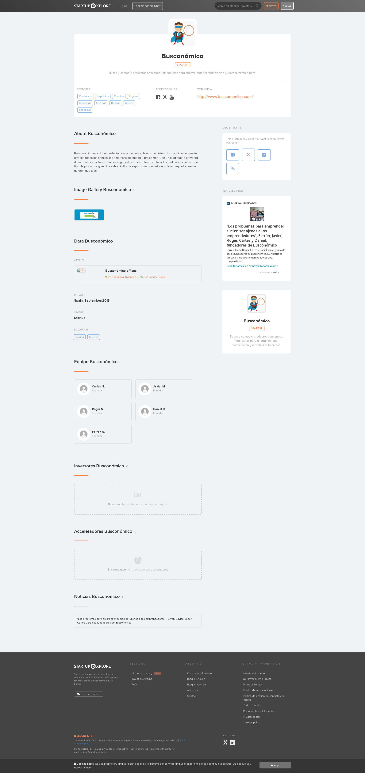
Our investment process (257, 678)
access (287, 6)
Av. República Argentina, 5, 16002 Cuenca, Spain (136, 277)
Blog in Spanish (196, 684)
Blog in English (196, 678)
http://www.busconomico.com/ (225, 96)
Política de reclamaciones (258, 690)
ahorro (129, 103)
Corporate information (200, 673)
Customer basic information (259, 711)
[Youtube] (172, 97)
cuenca (93, 337)
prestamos (85, 96)
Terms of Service (253, 684)
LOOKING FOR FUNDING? (148, 6)
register (271, 6)
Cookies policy (251, 722)
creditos (119, 96)
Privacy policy (251, 716)
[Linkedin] (232, 742)
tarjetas (133, 96)
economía (85, 109)
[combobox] (238, 6)
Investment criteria (254, 673)
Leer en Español (90, 694)
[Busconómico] (89, 215)
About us (192, 690)
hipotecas (85, 103)
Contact (191, 696)
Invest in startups (142, 678)
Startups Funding (145, 673)
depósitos (103, 96)
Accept (275, 765)
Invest (123, 5)
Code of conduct (253, 705)
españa (79, 337)
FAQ (134, 684)
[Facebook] (158, 97)
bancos (115, 103)
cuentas (101, 103)
